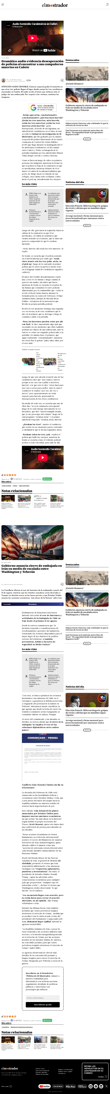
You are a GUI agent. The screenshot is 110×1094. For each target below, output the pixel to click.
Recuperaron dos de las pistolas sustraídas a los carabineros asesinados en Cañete (62, 361)
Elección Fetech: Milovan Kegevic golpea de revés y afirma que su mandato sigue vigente (87, 208)
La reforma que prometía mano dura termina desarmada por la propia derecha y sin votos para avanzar (54, 199)
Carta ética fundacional (42, 1070)
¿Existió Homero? (75, 83)
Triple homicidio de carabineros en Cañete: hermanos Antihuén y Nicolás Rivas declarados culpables (7, 506)
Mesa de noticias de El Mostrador (13, 584)
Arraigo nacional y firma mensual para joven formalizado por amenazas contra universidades (85, 218)
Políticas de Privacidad (42, 1074)
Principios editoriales (41, 1072)
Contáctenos (61, 1073)
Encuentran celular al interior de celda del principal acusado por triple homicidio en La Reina (57, 505)
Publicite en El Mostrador (65, 1069)
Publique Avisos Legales (65, 1071)
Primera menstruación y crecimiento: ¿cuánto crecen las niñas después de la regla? (35, 215)
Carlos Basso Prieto (15, 79)
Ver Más (28, 80)
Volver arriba (5, 1086)
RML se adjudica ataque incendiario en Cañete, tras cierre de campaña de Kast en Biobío (40, 505)
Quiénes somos (40, 1068)
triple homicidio (24, 486)
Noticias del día (75, 182)
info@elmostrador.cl (16, 1075)
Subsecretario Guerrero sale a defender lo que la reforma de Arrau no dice (54, 214)
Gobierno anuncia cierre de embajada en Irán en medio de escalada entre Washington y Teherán (86, 108)
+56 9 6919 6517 (6, 1075)
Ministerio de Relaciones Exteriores (22, 1027)
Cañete (15, 486)
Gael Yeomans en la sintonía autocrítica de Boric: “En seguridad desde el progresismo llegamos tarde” (84, 132)
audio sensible (6, 486)
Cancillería (5, 1027)
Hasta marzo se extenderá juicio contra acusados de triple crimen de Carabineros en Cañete (24, 505)
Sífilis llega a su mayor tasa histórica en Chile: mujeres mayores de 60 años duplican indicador (35, 198)
